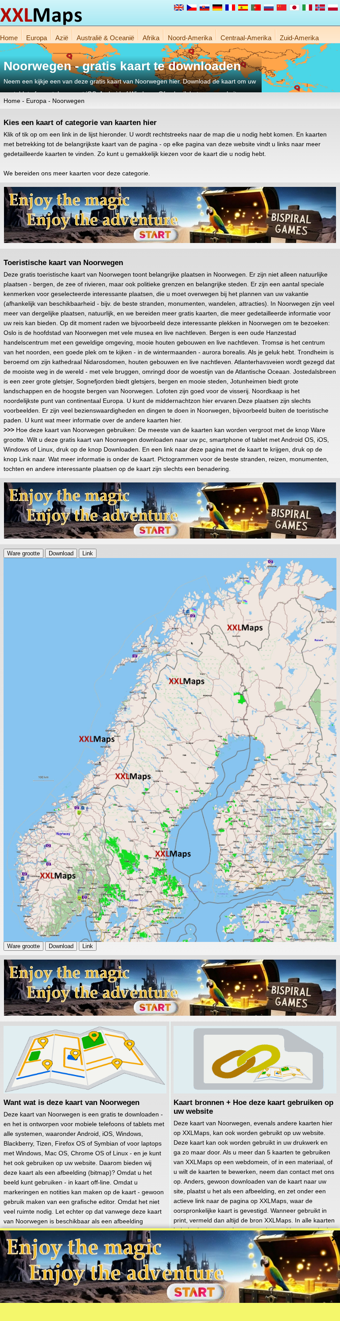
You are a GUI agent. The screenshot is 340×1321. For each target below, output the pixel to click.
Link (87, 553)
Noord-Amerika (190, 38)
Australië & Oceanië (105, 38)
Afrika (151, 38)
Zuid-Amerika (299, 38)
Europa (36, 38)
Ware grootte (23, 553)
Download (61, 553)
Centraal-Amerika (245, 38)
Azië (61, 38)
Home (9, 38)
